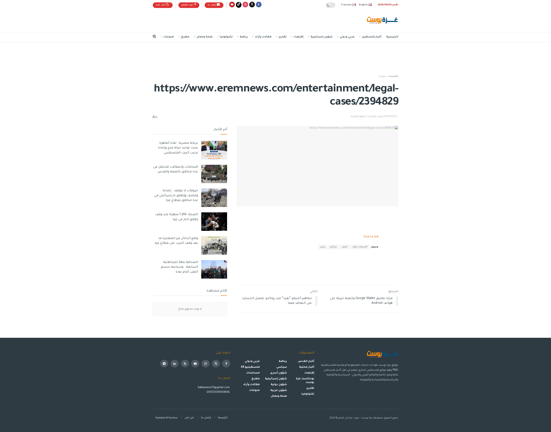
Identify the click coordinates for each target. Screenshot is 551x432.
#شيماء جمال (359, 247)
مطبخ (185, 37)
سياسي (281, 367)
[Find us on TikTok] (238, 5)
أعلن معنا (161, 5)
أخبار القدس (306, 361)
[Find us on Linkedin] (174, 363)
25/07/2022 (390, 116)
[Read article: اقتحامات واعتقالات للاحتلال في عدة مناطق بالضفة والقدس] (214, 174)
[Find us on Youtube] (232, 5)
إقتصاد (298, 37)
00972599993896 (218, 392)
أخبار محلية (306, 367)
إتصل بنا (212, 5)
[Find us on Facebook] (259, 5)
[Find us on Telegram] (164, 363)
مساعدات (253, 373)
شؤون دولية (279, 384)
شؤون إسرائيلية (322, 37)
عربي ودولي (347, 37)
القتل (344, 247)
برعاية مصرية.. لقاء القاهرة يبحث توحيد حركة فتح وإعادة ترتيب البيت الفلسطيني (178, 148)
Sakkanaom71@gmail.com (214, 387)
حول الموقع (187, 5)
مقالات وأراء (263, 37)
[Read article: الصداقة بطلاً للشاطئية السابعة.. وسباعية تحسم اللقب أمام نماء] (214, 269)
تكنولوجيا (226, 37)
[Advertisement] (231, 19)
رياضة (244, 37)
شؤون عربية (278, 390)
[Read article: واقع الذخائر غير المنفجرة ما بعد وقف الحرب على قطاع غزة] (214, 245)
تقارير (282, 37)
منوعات (168, 37)
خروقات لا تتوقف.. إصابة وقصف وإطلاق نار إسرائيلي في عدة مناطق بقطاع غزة (176, 195)
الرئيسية (392, 37)
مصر (322, 247)
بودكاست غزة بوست (305, 380)
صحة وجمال (205, 37)
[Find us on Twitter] (252, 5)
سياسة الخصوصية (167, 418)
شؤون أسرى (278, 373)
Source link (371, 237)
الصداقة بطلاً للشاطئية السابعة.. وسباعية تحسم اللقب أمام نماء (179, 267)
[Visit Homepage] (382, 21)
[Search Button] (154, 37)
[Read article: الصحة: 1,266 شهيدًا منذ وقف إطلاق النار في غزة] (214, 221)
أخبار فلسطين (371, 37)
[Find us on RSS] (185, 363)
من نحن (189, 418)
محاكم (333, 247)
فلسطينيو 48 (250, 367)
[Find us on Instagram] (245, 5)
